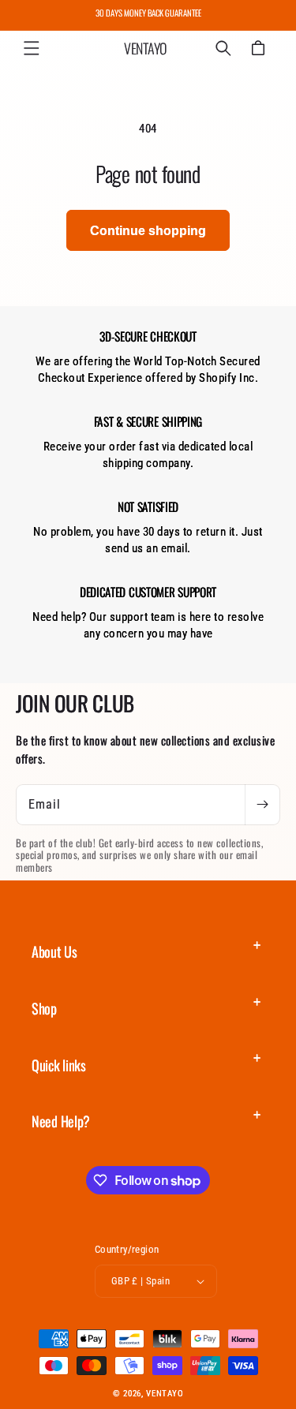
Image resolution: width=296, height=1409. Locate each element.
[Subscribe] (262, 804)
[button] (31, 48)
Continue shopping (148, 230)
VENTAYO (164, 1393)
